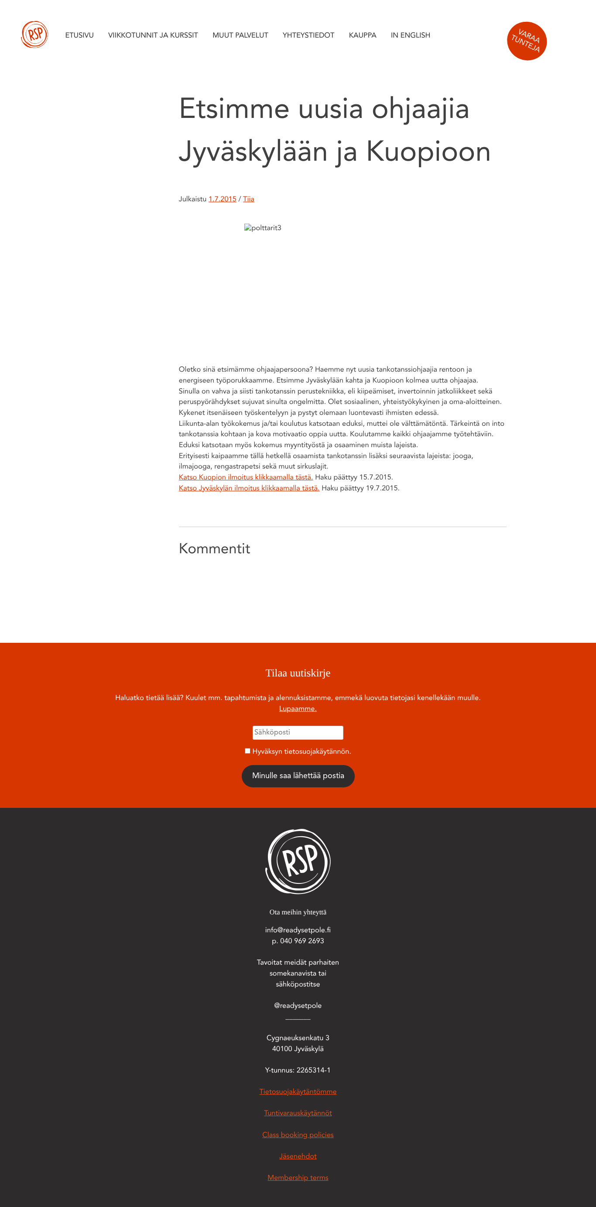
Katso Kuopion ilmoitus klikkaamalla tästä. (246, 478)
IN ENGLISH (410, 36)
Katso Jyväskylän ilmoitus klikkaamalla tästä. (249, 489)
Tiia (248, 200)
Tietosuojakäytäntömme (297, 1092)
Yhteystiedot (308, 36)
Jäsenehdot (298, 1157)
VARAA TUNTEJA (525, 41)
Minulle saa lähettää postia (298, 776)
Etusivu (79, 36)
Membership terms (297, 1178)
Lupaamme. (298, 709)
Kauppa (363, 36)
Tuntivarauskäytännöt (298, 1113)
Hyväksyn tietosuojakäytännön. (302, 752)
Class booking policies (298, 1135)
